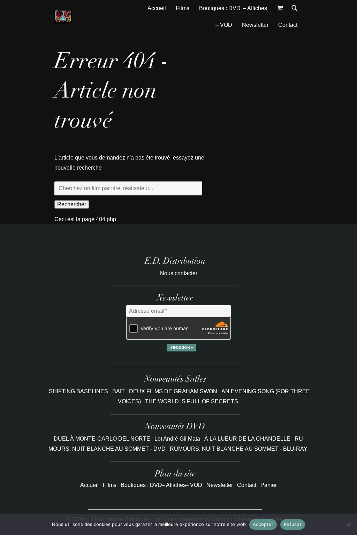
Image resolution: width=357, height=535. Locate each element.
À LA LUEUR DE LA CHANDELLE (247, 439)
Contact (287, 25)
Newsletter (255, 25)
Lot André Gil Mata (177, 439)
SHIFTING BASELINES (79, 391)
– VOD (223, 25)
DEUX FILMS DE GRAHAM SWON (174, 391)
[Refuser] (348, 524)
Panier (268, 485)
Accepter (263, 524)
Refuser (293, 524)
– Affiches (255, 8)
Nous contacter (178, 273)
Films (182, 8)
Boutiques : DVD (220, 8)
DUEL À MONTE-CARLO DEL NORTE (102, 439)
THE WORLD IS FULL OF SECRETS (191, 401)
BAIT (119, 391)
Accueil (156, 8)
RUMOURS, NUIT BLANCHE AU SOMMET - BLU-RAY (238, 449)
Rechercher (71, 204)
